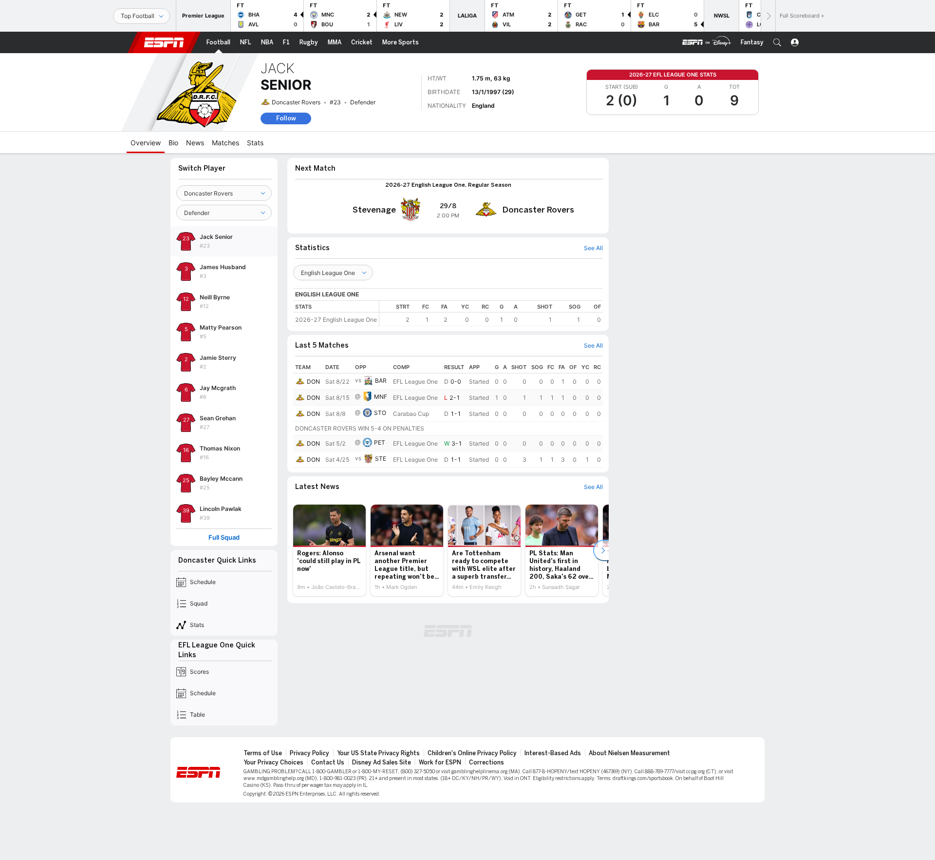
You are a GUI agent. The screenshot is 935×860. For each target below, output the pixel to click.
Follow (286, 118)
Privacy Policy (309, 753)
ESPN (164, 42)
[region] (491, 313)
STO (380, 412)
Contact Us (327, 762)
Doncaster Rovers (296, 102)
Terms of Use (262, 753)
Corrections (486, 762)
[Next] (768, 16)
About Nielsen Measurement (629, 753)
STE (380, 458)
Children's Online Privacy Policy (472, 753)
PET (379, 442)
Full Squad (224, 537)
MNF (380, 396)
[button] (777, 42)
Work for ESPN (440, 762)
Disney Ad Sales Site (381, 762)
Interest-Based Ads (552, 753)
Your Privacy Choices (273, 762)
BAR (381, 380)
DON (313, 381)
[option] (329, 550)
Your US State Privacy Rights (378, 753)
